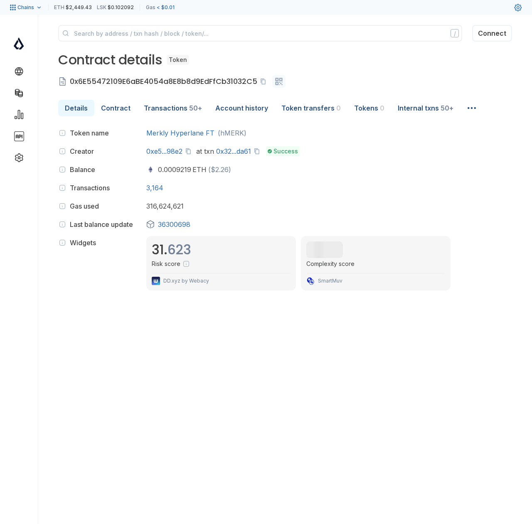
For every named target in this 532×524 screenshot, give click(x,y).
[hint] (62, 133)
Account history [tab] (241, 108)
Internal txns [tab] (425, 108)
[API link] (19, 136)
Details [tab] (76, 108)
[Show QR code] (279, 81)
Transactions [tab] (173, 108)
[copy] (265, 81)
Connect (492, 33)
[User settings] (518, 7)
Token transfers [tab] (311, 108)
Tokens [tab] (369, 108)
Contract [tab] (116, 108)
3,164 (154, 188)
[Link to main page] (19, 43)
